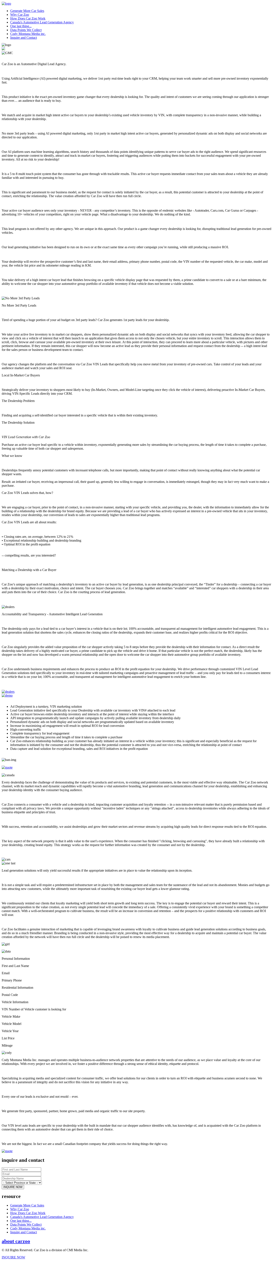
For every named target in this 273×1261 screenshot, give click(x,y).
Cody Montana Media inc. (28, 34)
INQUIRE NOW (13, 1257)
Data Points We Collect (26, 30)
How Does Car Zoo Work (27, 18)
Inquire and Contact (23, 37)
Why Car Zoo (19, 14)
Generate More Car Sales (27, 11)
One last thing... (21, 26)
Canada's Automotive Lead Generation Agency (42, 22)
